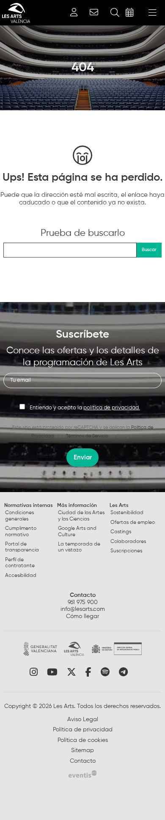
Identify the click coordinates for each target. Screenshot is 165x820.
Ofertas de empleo (132, 522)
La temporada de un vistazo (79, 547)
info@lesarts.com (82, 609)
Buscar (149, 249)
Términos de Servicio (87, 436)
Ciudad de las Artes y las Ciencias (81, 515)
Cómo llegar (82, 616)
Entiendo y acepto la (85, 408)
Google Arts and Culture (77, 531)
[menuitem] (29, 542)
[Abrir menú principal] (152, 12)
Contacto (83, 595)
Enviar (83, 457)
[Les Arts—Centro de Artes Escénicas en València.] (15, 13)
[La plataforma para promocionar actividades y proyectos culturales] (82, 774)
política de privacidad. (111, 408)
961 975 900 (83, 602)
